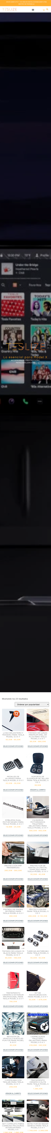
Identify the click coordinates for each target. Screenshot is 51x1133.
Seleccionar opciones (13, 746)
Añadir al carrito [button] (38, 790)
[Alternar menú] (33, 10)
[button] (47, 9)
